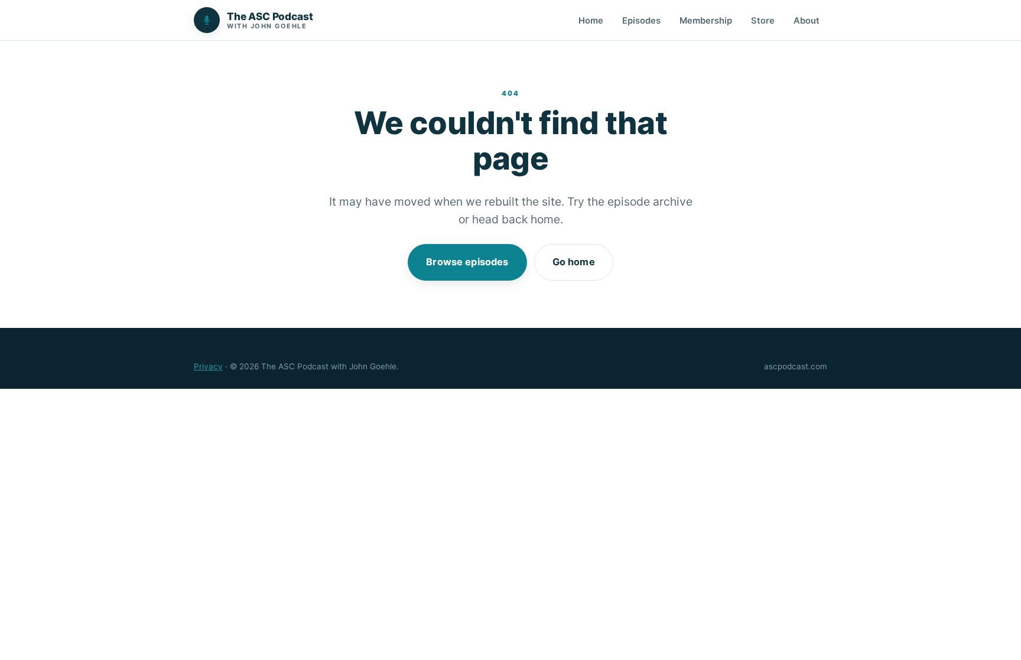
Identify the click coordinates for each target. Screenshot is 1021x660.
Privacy (208, 366)
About (807, 20)
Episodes (641, 20)
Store (763, 20)
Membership (705, 20)
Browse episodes (467, 262)
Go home (573, 262)
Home (590, 20)
